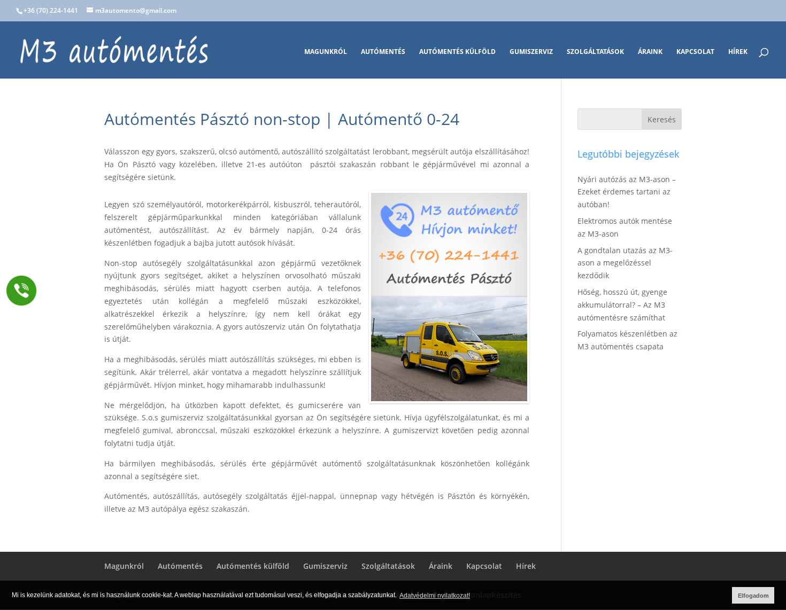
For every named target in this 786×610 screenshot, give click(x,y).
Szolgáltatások (595, 52)
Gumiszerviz (531, 52)
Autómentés (383, 52)
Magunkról (325, 52)
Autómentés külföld (457, 52)
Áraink (650, 52)
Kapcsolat (695, 52)
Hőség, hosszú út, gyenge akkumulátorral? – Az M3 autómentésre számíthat (622, 305)
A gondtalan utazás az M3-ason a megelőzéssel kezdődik (625, 263)
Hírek (738, 52)
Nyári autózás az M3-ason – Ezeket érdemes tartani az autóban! (626, 192)
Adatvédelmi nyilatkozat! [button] (434, 595)
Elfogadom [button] (753, 595)
